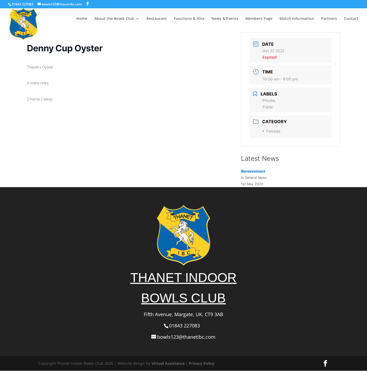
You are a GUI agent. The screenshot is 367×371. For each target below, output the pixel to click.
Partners (329, 19)
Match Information (296, 19)
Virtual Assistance (168, 363)
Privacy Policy (201, 363)
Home (81, 19)
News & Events (224, 19)
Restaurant (156, 19)
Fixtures (273, 131)
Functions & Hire (189, 19)
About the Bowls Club (114, 19)
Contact (351, 19)
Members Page (258, 19)
